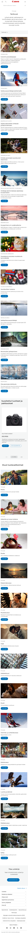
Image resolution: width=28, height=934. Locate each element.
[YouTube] (21, 928)
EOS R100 (5, 436)
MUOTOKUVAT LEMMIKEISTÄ (7, 253)
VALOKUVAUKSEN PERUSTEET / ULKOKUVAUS (11, 188)
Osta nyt (5, 445)
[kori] (2, 2)
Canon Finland (13, 925)
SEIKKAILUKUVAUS (5, 317)
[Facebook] (7, 928)
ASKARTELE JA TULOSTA (6, 121)
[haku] (6, 2)
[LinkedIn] (14, 928)
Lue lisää (4, 66)
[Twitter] (17, 928)
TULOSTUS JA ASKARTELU (6, 286)
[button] (16, 446)
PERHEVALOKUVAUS (5, 155)
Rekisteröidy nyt (13, 879)
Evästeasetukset (21, 920)
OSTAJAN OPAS (4, 54)
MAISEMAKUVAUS (5, 222)
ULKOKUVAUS (4, 88)
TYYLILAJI (14, 11)
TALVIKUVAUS (4, 381)
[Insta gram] (10, 928)
